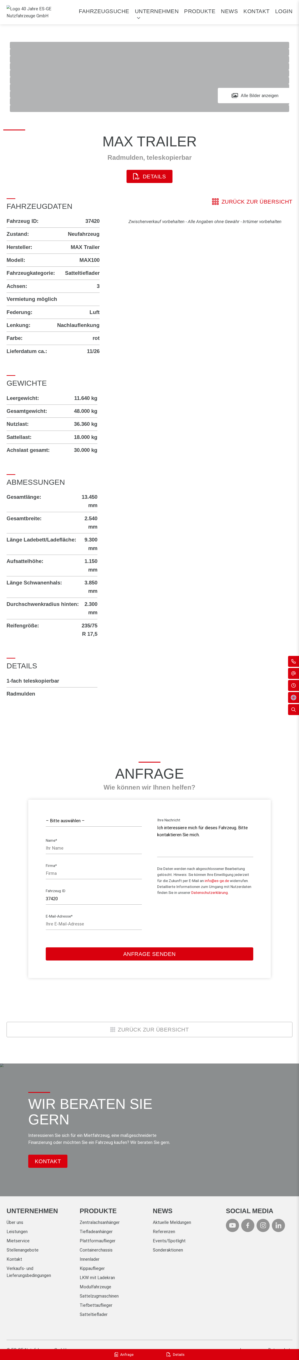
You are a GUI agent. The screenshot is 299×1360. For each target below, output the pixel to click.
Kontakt (256, 11)
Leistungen (17, 1231)
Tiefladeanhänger (96, 1231)
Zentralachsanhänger (100, 1222)
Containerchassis (96, 1250)
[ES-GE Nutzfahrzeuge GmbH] (39, 12)
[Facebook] (247, 1225)
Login (284, 11)
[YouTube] (232, 1225)
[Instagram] (263, 1225)
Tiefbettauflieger (96, 1305)
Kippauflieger (92, 1268)
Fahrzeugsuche (104, 11)
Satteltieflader (94, 1314)
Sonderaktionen (168, 1250)
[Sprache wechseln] (293, 697)
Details (154, 176)
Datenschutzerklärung (209, 892)
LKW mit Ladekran (97, 1277)
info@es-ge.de (217, 881)
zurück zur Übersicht (257, 202)
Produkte (199, 11)
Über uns (15, 1222)
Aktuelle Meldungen (172, 1222)
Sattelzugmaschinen (99, 1296)
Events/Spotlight (169, 1240)
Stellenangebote (23, 1250)
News (229, 11)
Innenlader (90, 1259)
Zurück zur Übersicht (153, 1029)
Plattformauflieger (98, 1240)
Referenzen (164, 1231)
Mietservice (18, 1240)
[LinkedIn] (278, 1225)
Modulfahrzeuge (95, 1286)
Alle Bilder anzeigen (259, 95)
